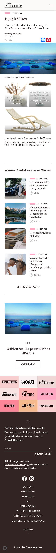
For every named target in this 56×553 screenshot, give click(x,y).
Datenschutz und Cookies (28, 516)
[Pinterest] (48, 40)
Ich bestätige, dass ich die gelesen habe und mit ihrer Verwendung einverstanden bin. (26, 464)
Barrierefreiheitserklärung (28, 521)
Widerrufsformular (28, 511)
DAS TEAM (28, 487)
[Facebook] (43, 40)
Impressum (28, 497)
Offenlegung (28, 506)
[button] (5, 548)
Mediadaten (28, 492)
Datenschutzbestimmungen (17, 465)
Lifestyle (17, 13)
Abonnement (28, 364)
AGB (28, 501)
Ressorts (28, 530)
